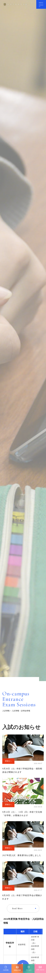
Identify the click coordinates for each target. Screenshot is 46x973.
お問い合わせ (40, 969)
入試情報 (6, 711)
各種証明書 (17, 970)
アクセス (29, 970)
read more (17, 908)
